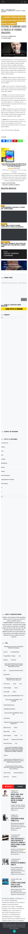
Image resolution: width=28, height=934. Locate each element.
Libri (2, 455)
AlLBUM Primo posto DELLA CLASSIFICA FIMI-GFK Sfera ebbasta (13, 647)
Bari (20, 656)
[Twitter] (9, 140)
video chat (6, 776)
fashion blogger (7, 687)
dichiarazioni (7, 674)
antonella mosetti (15, 652)
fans (20, 683)
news (14, 731)
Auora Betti (5, 184)
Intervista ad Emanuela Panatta (18, 864)
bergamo (6, 659)
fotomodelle (6, 691)
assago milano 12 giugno (9, 656)
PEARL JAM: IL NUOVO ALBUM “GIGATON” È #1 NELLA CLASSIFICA (12, 225)
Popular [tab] (8, 786)
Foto (2, 451)
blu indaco (13, 659)
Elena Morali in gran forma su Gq (17, 819)
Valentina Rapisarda (18, 772)
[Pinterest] (15, 140)
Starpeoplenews (7, 38)
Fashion (3, 447)
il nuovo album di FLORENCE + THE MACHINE (14, 700)
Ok (14, 931)
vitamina (14, 776)
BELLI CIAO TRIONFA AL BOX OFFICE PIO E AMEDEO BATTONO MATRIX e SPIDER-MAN (13, 244)
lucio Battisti (7, 718)
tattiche (5, 755)
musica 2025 (7, 731)
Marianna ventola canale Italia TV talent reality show (13, 723)
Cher (5, 670)
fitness (16, 687)
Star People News (10, 183)
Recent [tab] (20, 786)
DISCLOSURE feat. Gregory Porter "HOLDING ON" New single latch (14, 679)
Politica (3, 471)
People (16, 735)
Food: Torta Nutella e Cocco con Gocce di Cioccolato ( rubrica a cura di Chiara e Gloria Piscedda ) (18, 842)
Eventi (14, 683)
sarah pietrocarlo (8, 743)
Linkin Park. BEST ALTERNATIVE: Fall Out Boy (13, 713)
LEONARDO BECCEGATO (9, 709)
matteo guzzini (7, 727)
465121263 (16, 168)
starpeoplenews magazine (7, 479)
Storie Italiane (4, 483)
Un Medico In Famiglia (14, 184)
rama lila (6, 739)
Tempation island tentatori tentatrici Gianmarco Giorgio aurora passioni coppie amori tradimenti (14, 767)
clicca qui (16, 130)
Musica (4, 183)
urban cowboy (7, 772)
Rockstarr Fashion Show (17, 739)
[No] (26, 928)
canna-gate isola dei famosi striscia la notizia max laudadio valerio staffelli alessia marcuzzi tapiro (13, 665)
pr (21, 735)
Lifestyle (3, 459)
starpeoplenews (14, 792)
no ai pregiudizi (7, 735)
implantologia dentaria (9, 705)
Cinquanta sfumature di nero (16, 670)
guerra (14, 691)
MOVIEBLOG (4, 463)
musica (15, 727)
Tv (1, 487)
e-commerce (7, 683)
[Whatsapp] (20, 140)
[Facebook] (3, 140)
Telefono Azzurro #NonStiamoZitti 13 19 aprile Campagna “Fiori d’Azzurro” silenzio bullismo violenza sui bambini (14, 761)
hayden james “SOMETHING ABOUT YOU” (14, 695)
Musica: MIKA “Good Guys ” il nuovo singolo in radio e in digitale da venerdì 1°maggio (17, 798)
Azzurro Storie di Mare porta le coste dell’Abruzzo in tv (18, 885)
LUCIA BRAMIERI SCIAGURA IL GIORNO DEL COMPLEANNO (13, 207)
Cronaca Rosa (4, 443)
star (16, 743)
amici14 (5, 652)
